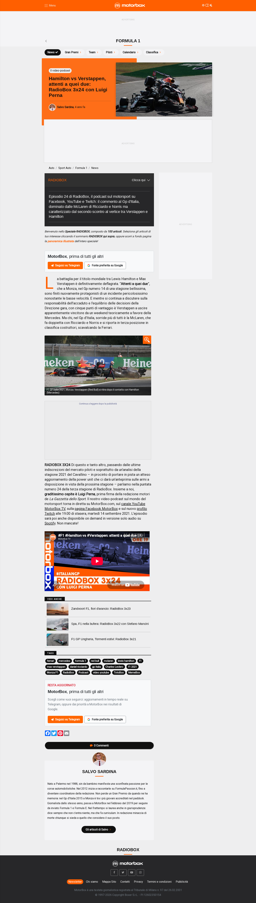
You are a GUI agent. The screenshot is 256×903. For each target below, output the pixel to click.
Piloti (109, 52)
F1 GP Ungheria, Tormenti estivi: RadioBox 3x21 (103, 639)
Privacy (138, 881)
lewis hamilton (126, 660)
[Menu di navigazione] (50, 5)
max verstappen (56, 666)
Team (92, 52)
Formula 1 (81, 168)
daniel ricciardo (78, 666)
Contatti (125, 881)
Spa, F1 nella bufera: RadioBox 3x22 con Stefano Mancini (110, 624)
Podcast (83, 672)
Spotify (50, 523)
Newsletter (75, 881)
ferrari (50, 660)
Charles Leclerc (114, 666)
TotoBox (119, 672)
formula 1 (80, 660)
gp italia (96, 666)
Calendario (129, 52)
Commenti (101, 745)
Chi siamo (92, 881)
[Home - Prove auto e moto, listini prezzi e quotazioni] (130, 5)
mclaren (108, 660)
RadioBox (68, 672)
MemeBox (134, 672)
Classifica (152, 52)
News (51, 52)
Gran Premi (71, 52)
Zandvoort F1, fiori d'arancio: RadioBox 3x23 (101, 608)
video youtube (101, 672)
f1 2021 (132, 666)
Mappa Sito (109, 881)
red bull (95, 660)
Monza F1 (52, 672)
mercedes (64, 660)
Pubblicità (182, 881)
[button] (114, 872)
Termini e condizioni (159, 881)
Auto (51, 168)
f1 (140, 660)
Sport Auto (64, 168)
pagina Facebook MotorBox (96, 509)
